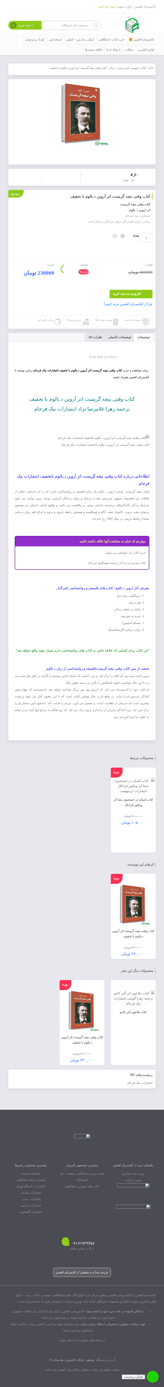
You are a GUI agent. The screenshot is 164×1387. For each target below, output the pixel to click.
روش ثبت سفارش (133, 1173)
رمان (112, 67)
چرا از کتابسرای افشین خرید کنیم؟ (128, 304)
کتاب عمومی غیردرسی (131, 67)
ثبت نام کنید (107, 6)
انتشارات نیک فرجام (139, 1082)
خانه (151, 67)
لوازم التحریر (146, 49)
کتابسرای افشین (145, 6)
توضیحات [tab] (143, 337)
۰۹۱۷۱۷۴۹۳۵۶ (83, 1243)
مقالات (129, 49)
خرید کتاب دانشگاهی (111, 39)
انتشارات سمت (30, 1173)
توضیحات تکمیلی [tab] (119, 337)
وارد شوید (123, 6)
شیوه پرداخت (133, 1180)
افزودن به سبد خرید (127, 293)
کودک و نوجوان (34, 39)
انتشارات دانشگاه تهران (30, 1186)
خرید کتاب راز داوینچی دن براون (125, 552)
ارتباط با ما (113, 49)
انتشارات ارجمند (31, 1205)
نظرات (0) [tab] (95, 337)
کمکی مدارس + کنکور (80, 39)
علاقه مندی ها (93, 49)
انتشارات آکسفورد (30, 1211)
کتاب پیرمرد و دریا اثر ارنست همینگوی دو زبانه (117, 562)
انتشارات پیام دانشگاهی (30, 1180)
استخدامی (55, 39)
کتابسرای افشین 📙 (141, 39)
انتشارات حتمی (30, 1199)
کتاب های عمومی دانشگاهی (82, 1186)
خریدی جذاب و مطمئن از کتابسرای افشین (82, 1272)
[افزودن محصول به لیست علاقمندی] (43, 176)
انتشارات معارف (30, 1192)
